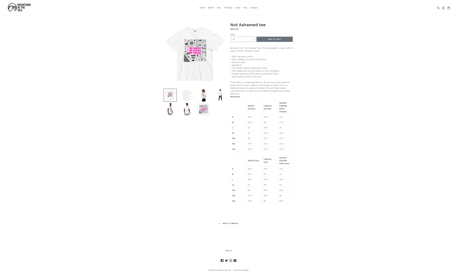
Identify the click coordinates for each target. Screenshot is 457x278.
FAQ (245, 8)
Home (202, 8)
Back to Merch (230, 223)
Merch (211, 8)
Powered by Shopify (241, 270)
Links (237, 8)
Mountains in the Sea (223, 270)
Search (228, 250)
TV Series (228, 8)
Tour (219, 8)
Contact (254, 8)
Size (233, 34)
